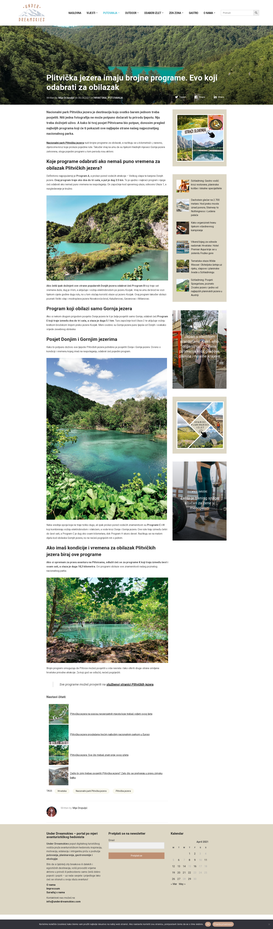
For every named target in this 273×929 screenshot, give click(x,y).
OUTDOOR (130, 13)
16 (195, 866)
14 (184, 866)
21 (184, 872)
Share (202, 97)
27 (178, 878)
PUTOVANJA (110, 13)
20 (178, 872)
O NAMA (208, 13)
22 (189, 872)
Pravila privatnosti (223, 924)
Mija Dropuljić (66, 97)
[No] (269, 924)
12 (173, 866)
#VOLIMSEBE (199, 491)
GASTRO (193, 13)
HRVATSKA (100, 97)
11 (205, 859)
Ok (208, 924)
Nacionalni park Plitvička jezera (65, 142)
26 (173, 878)
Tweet (182, 97)
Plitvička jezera (123, 791)
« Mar (174, 884)
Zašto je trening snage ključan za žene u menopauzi (199, 503)
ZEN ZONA (175, 13)
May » (182, 884)
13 (178, 866)
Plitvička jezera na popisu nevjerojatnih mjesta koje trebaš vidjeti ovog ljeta (111, 713)
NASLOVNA (75, 13)
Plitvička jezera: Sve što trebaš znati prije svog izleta (99, 755)
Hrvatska (62, 791)
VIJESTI (91, 13)
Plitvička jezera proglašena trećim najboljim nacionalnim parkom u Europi (110, 734)
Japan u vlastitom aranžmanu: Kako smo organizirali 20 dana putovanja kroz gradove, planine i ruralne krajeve (199, 346)
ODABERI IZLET (152, 13)
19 (173, 872)
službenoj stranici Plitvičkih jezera (129, 684)
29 (189, 878)
